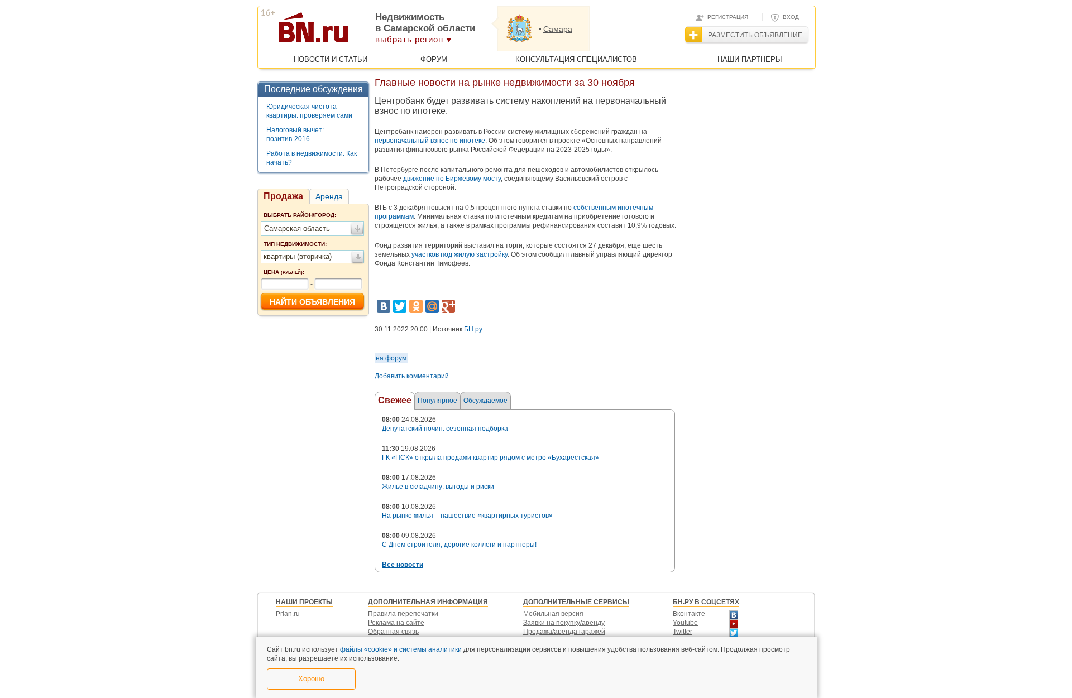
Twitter (682, 631)
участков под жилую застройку (459, 254)
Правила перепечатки (403, 613)
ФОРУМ (433, 59)
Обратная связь (393, 631)
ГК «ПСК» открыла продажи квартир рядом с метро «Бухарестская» (490, 457)
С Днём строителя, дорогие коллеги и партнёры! (459, 544)
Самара (557, 29)
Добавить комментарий (412, 376)
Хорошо (311, 679)
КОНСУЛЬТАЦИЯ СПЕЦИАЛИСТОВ (576, 59)
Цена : (284, 272)
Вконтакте (689, 613)
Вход (791, 17)
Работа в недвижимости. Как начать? (311, 158)
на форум (391, 358)
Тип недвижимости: (295, 244)
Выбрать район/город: (300, 215)
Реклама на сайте (396, 622)
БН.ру (473, 329)
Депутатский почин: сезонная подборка (445, 428)
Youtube (685, 622)
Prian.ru (288, 613)
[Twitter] (399, 306)
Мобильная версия (553, 613)
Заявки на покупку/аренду (564, 622)
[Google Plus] (448, 306)
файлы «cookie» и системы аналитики (401, 649)
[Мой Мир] (432, 306)
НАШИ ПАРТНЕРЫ (749, 59)
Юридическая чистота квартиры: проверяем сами (309, 111)
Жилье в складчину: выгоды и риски (438, 486)
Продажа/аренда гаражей (564, 631)
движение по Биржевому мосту (452, 178)
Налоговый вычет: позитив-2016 (295, 134)
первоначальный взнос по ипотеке (430, 141)
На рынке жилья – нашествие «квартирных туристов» (467, 515)
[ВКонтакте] (383, 306)
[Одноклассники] (416, 306)
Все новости (402, 565)
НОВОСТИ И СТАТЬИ (330, 59)
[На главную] (368, 31)
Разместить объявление (755, 35)
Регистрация (727, 17)
